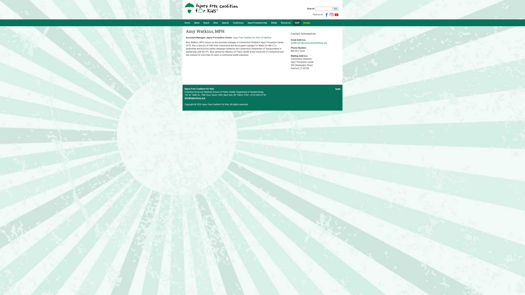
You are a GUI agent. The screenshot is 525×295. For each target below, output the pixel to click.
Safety (274, 23)
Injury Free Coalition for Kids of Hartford (252, 37)
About (196, 23)
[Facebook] (327, 14)
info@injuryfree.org (195, 98)
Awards (225, 23)
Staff (297, 23)
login (337, 89)
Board (206, 23)
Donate (306, 23)
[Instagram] (331, 14)
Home (187, 23)
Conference (238, 23)
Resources (286, 23)
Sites (215, 23)
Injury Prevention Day (257, 23)
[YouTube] (336, 14)
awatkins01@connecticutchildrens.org (309, 43)
